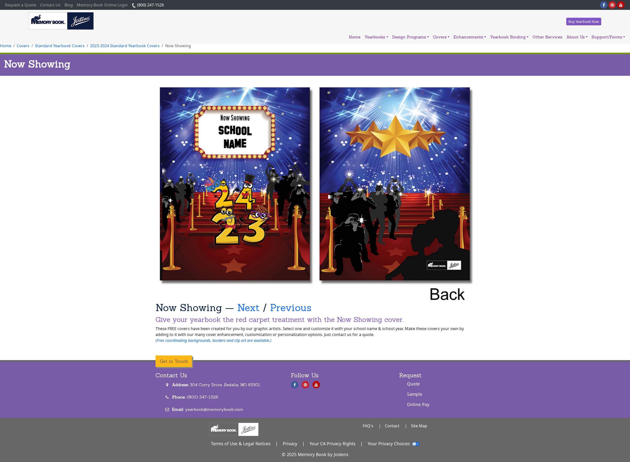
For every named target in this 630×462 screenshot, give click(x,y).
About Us (575, 36)
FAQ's (368, 426)
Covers (440, 36)
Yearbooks (374, 36)
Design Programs (409, 36)
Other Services (547, 36)
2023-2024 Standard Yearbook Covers (125, 45)
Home (355, 36)
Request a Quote (21, 5)
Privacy (290, 443)
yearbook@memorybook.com (214, 409)
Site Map (419, 426)
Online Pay (418, 404)
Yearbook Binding (508, 36)
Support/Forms (607, 36)
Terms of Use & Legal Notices (240, 443)
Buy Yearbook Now (583, 21)
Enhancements (468, 36)
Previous (290, 307)
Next (248, 307)
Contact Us (50, 5)
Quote (413, 384)
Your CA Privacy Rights (332, 443)
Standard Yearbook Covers (60, 45)
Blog (68, 5)
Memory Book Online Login (102, 5)
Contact (392, 426)
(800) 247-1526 (150, 5)
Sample (414, 394)
